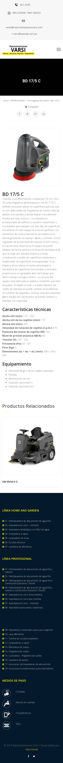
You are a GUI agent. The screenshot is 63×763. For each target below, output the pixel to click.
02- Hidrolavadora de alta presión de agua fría (28, 576)
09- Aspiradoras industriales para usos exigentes (29, 630)
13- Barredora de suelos (17, 647)
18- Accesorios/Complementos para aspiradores (29, 668)
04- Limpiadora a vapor (16, 533)
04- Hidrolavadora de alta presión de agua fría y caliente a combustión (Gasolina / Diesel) (28, 589)
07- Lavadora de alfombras (18, 546)
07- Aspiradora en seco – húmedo (22, 603)
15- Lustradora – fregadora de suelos (23, 655)
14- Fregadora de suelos (38, 100)
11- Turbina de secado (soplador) (21, 638)
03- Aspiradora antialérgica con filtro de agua (27, 529)
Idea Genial (31, 749)
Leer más (31, 446)
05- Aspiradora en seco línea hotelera (23, 594)
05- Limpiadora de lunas (17, 538)
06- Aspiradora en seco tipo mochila (23, 599)
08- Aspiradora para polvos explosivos (24, 607)
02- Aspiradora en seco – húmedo (22, 525)
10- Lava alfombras (14, 634)
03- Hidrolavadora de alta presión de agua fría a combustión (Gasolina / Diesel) (28, 582)
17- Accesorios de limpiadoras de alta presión (28, 664)
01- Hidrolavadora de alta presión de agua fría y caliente (28, 570)
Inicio (6, 100)
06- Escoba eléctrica (15, 542)
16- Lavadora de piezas (16, 660)
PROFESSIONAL (18, 100)
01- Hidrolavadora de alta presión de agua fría (28, 521)
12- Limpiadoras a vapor (17, 642)
